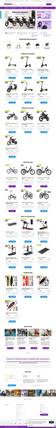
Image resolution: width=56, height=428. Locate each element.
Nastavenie (30, 425)
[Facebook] (40, 411)
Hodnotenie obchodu (18, 419)
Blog (16, 418)
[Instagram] (42, 411)
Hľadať (32, 4)
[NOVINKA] (28, 171)
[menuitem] (7, 8)
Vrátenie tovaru (18, 414)
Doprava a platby (18, 409)
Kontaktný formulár (44, 414)
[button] (6, 19)
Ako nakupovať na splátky (19, 406)
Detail (12, 186)
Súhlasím (51, 422)
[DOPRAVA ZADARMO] (12, 171)
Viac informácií (40, 423)
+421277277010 (44, 408)
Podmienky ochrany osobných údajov (21, 413)
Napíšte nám (17, 410)
